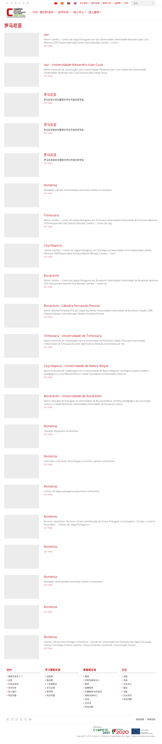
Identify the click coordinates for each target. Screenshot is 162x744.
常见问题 (12, 695)
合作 (9, 670)
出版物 (117, 3)
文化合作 (127, 695)
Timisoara (51, 215)
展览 (125, 687)
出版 (125, 691)
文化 (124, 670)
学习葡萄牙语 (52, 670)
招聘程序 (89, 687)
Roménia (50, 185)
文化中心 (127, 684)
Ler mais (48, 45)
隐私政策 (140, 719)
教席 (87, 676)
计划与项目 (13, 684)
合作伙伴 (63, 12)
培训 (87, 699)
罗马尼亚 (50, 95)
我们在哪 (95, 3)
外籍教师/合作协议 (93, 691)
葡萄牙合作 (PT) (15, 676)
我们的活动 (47, 12)
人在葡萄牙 (52, 684)
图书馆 (50, 691)
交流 (126, 3)
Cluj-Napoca (53, 245)
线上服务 (94, 12)
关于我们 (84, 3)
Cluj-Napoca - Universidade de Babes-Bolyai (76, 366)
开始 (35, 12)
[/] (16, 12)
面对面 (50, 680)
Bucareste (51, 275)
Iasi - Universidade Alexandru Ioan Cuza (73, 64)
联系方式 (107, 3)
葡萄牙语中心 (91, 695)
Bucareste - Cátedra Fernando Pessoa (72, 305)
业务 (10, 680)
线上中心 (79, 12)
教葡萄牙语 (89, 670)
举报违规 (151, 719)
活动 (125, 680)
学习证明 (51, 687)
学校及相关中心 (92, 680)
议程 (125, 676)
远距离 (50, 676)
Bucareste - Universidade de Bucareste (72, 396)
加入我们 (12, 691)
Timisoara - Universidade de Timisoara (72, 336)
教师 (87, 684)
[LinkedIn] (26, 719)
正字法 (88, 703)
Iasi (46, 34)
